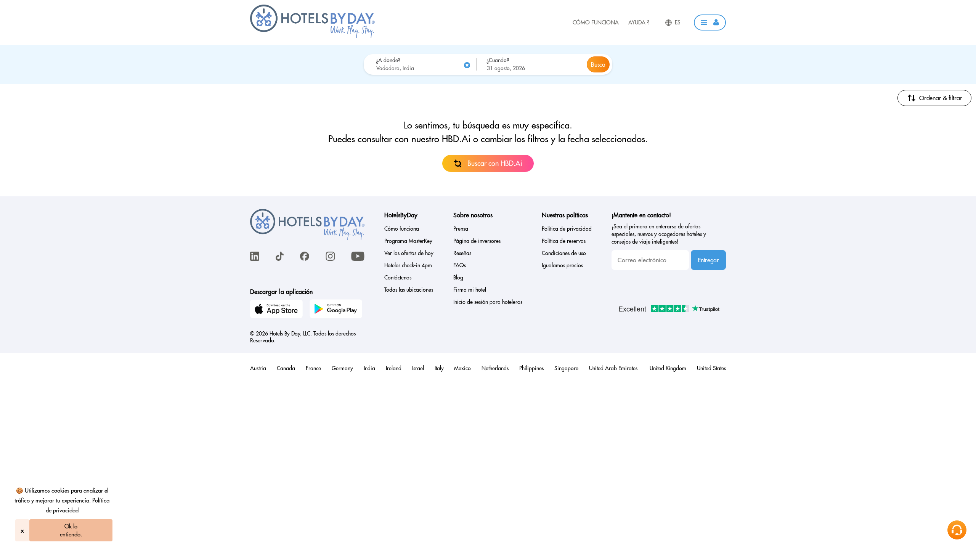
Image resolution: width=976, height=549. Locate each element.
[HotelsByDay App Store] (277, 310)
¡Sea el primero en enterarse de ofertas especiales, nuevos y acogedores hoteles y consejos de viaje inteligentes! (659, 234)
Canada (286, 368)
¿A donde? (388, 60)
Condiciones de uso (564, 253)
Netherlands (495, 368)
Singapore (566, 368)
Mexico (462, 368)
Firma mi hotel (469, 289)
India (369, 368)
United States (711, 368)
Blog (458, 277)
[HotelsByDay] (312, 36)
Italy (439, 368)
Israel (418, 368)
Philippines (531, 368)
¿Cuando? (497, 60)
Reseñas (462, 253)
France (313, 368)
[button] (710, 22)
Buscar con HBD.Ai (494, 163)
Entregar (708, 260)
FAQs (459, 265)
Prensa (460, 228)
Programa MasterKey (408, 241)
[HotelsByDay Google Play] (337, 310)
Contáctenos (397, 277)
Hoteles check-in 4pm (408, 265)
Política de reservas (564, 241)
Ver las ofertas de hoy (408, 253)
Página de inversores (477, 241)
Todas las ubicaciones (408, 289)
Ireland (393, 368)
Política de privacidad (567, 228)
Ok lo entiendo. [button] (71, 530)
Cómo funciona (596, 22)
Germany (342, 368)
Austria (258, 368)
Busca (598, 64)
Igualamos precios (562, 265)
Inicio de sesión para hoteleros (487, 302)
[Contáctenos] (956, 529)
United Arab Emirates (614, 368)
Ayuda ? (638, 22)
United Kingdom (668, 368)
